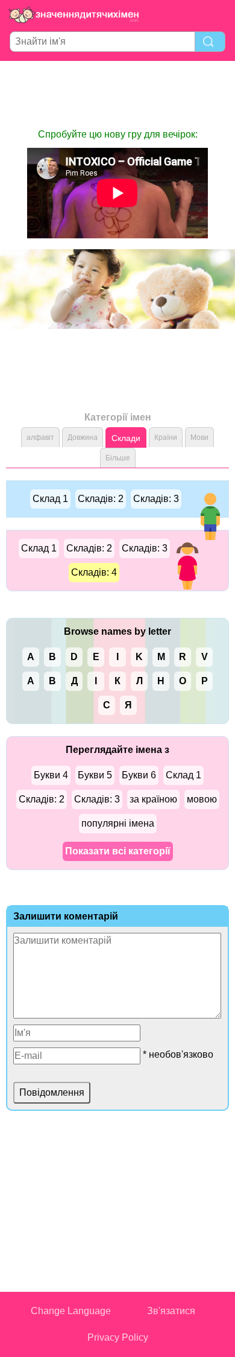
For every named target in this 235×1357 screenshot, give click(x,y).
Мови (199, 437)
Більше (117, 458)
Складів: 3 (156, 499)
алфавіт (40, 437)
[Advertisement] (117, 94)
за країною (153, 799)
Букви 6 (139, 775)
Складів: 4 (94, 572)
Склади (125, 438)
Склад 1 (50, 499)
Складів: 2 (101, 499)
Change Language (71, 1311)
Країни (165, 437)
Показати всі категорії (118, 851)
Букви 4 (51, 775)
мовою (202, 799)
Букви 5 (95, 775)
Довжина (82, 437)
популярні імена (117, 823)
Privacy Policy (117, 1337)
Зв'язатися (171, 1311)
